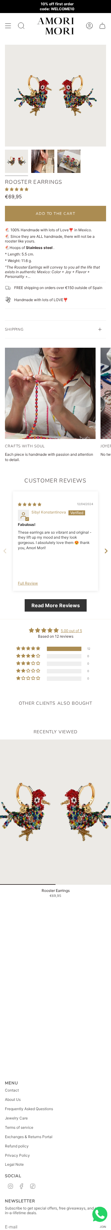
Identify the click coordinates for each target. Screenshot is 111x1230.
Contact (12, 1090)
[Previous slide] (5, 551)
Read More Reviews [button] (55, 605)
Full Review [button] (28, 583)
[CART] (102, 25)
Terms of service (19, 1127)
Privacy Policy (17, 1155)
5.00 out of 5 (71, 630)
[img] (29, 504)
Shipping (14, 329)
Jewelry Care (16, 1118)
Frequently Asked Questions (29, 1108)
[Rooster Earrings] (55, 812)
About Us (13, 1099)
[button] (16, 189)
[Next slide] (106, 551)
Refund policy (17, 1146)
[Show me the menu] (8, 25)
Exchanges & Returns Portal (28, 1136)
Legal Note (14, 1164)
